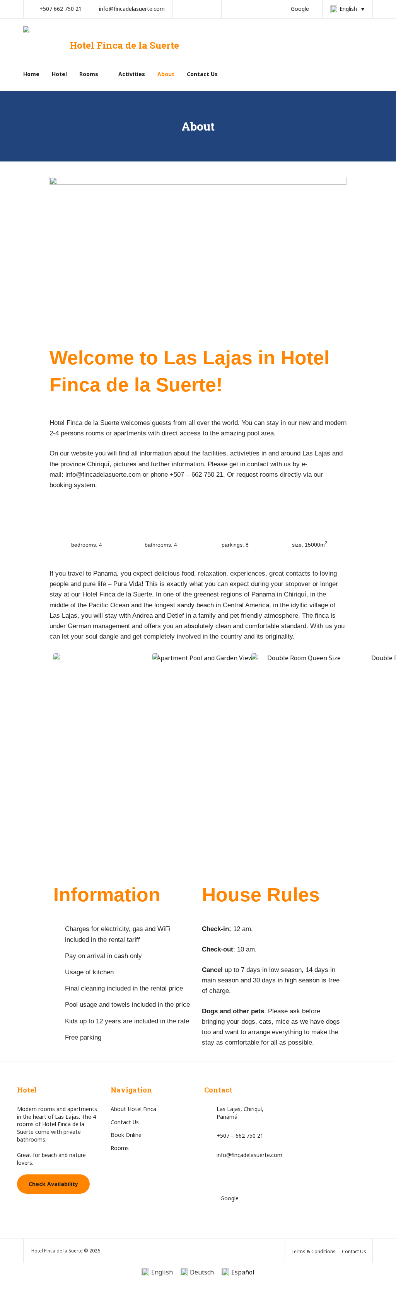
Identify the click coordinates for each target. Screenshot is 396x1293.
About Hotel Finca (133, 1109)
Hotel (59, 74)
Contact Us (202, 74)
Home (31, 74)
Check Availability (53, 1184)
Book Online (126, 1134)
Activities (131, 74)
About (165, 74)
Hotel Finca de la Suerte (124, 45)
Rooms (88, 74)
